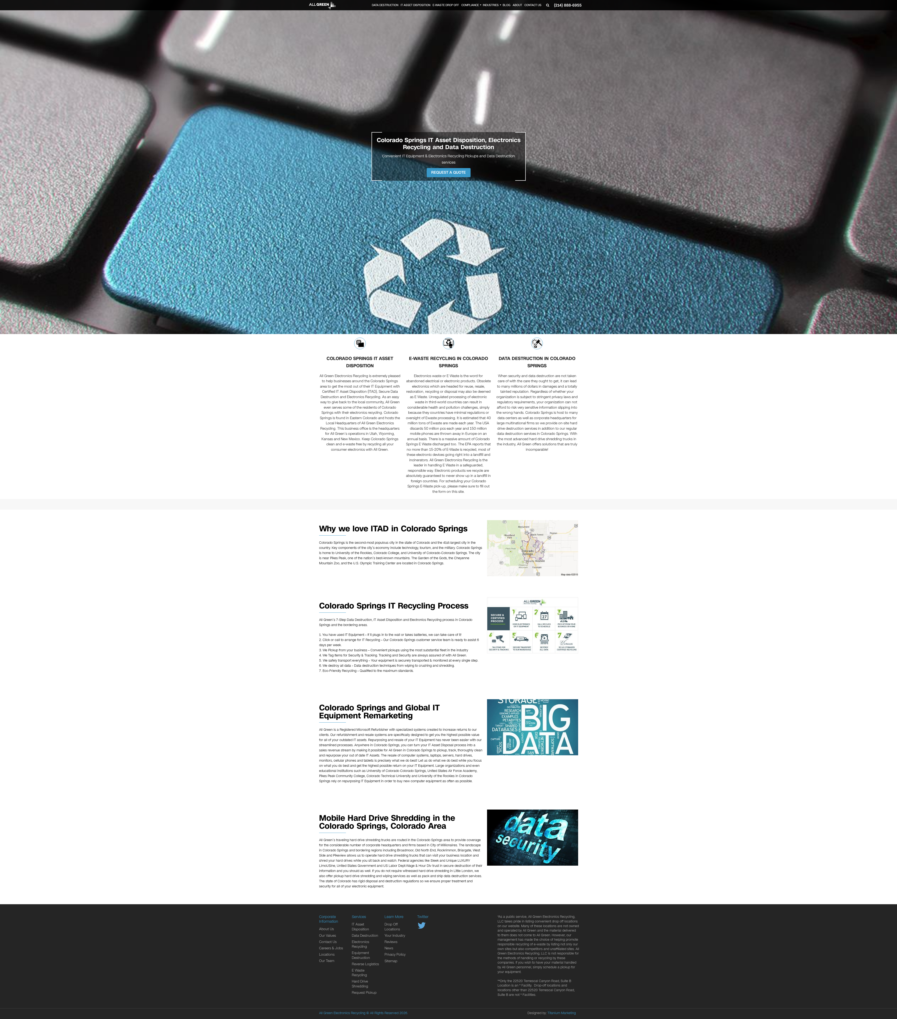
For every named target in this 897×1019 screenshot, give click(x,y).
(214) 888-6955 (568, 5)
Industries (491, 5)
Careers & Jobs (331, 948)
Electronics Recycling (360, 944)
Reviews (390, 941)
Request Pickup (364, 992)
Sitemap (390, 961)
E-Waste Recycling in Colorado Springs (448, 362)
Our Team (326, 960)
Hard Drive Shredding (360, 984)
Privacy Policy (395, 954)
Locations (327, 954)
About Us (326, 929)
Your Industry (394, 935)
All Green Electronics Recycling (342, 1013)
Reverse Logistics (365, 964)
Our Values (327, 935)
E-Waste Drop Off (446, 5)
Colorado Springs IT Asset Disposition (360, 362)
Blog (506, 5)
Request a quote (448, 172)
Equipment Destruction (361, 955)
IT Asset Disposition (415, 5)
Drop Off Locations (392, 927)
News (388, 948)
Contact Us (532, 5)
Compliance (470, 5)
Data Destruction (385, 5)
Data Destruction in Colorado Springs (537, 362)
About (517, 5)
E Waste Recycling (359, 973)
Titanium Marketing (562, 1013)
